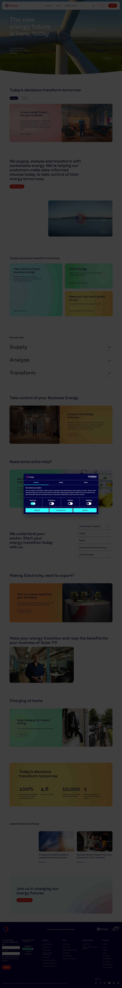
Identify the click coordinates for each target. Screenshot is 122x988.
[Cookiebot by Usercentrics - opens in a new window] (89, 477)
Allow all (84, 510)
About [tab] (86, 482)
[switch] (51, 503)
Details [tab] (61, 482)
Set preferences (61, 510)
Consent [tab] (36, 482)
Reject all (37, 510)
